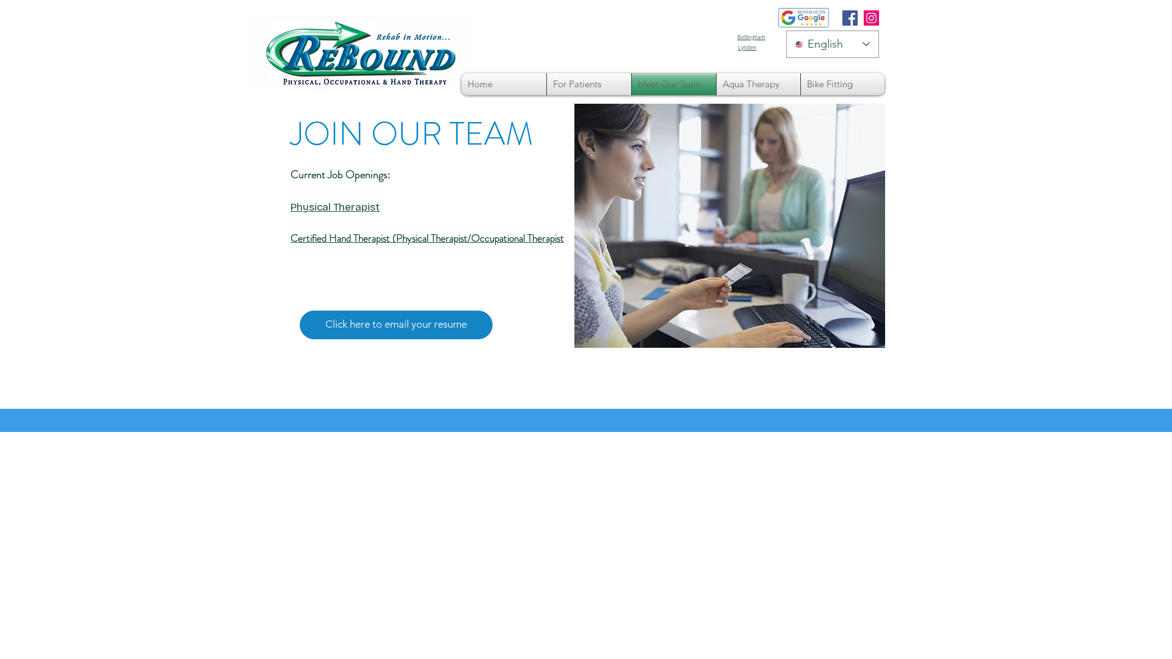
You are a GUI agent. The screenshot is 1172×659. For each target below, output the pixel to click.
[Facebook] (850, 18)
